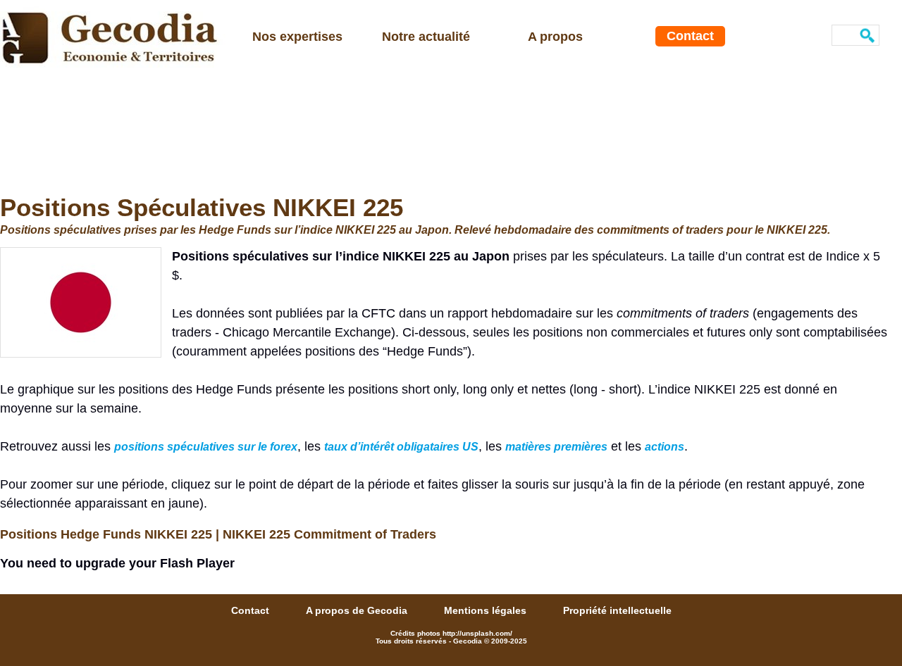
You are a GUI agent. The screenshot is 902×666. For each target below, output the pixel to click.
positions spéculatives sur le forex (205, 447)
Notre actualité (426, 37)
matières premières (556, 447)
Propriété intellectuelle (617, 610)
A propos (555, 37)
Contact (690, 36)
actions (664, 447)
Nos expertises (297, 37)
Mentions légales (486, 610)
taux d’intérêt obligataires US (401, 447)
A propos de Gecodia (358, 610)
